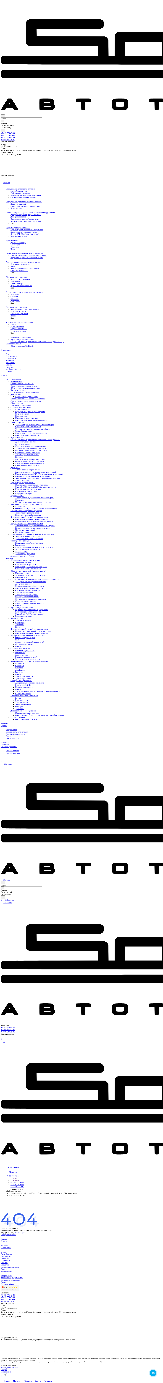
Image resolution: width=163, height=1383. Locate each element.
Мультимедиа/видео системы (23, 483)
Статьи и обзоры (12, 738)
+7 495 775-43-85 (8, 137)
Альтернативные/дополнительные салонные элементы (37, 691)
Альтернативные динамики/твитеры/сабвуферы (34, 498)
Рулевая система (22, 700)
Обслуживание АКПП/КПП (22, 384)
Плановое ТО (16, 382)
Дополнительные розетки (25, 442)
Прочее (18, 605)
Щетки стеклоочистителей (26, 657)
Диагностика (16, 394)
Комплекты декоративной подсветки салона (33, 631)
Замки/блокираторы (23, 562)
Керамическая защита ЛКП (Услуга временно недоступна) (39, 474)
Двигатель (19, 709)
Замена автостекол (22, 481)
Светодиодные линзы (24, 644)
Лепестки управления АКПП (27, 455)
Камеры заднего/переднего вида (28, 489)
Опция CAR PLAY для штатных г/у (29, 614)
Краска (18, 698)
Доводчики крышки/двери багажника (30, 446)
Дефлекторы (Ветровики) (25, 554)
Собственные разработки (25, 564)
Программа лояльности (15, 734)
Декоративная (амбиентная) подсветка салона (29, 517)
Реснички (19, 672)
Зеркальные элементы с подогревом (30, 575)
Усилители (19, 500)
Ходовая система (22, 702)
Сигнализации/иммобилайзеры (28, 427)
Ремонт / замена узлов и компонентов (26, 401)
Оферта (9, 371)
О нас (8, 354)
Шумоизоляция (17, 437)
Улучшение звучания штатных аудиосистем (33, 502)
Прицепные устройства (24, 651)
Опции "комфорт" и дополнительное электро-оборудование (35, 440)
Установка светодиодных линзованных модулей (35, 526)
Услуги (4, 1241)
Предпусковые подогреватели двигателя (31, 420)
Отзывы (9, 365)
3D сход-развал (17, 403)
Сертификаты (11, 356)
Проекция (19, 457)
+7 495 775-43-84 (8, 133)
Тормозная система (23, 704)
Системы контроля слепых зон (27, 453)
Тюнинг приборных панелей (27, 513)
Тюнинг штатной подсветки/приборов (26, 511)
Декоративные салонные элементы (29, 683)
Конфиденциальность (14, 369)
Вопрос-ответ (11, 730)
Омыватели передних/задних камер (29, 461)
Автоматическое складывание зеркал (30, 459)
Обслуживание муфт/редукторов (24, 386)
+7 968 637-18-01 (8, 140)
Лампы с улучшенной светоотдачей (29, 642)
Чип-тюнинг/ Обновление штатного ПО (27, 504)
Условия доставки (13, 753)
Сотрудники (11, 358)
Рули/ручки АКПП (23, 685)
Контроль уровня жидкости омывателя (31, 450)
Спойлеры (19, 666)
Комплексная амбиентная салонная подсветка (34, 521)
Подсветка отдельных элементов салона (31, 519)
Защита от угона (17, 422)
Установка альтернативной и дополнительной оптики (33, 534)
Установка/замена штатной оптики (29, 536)
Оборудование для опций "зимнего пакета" (28, 571)
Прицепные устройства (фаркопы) (29, 543)
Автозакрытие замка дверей (26, 595)
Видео (8, 736)
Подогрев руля (21, 416)
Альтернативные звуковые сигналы (29, 463)
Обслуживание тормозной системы (25, 392)
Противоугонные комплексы (27, 435)
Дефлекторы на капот (24, 676)
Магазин (9, 558)
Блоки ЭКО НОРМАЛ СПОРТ (28, 465)
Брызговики (20, 545)
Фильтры (19, 706)
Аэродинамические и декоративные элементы (34, 547)
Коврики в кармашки (24, 687)
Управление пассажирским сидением (30, 448)
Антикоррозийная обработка (22, 556)
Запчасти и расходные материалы (24, 696)
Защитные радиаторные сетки (27, 549)
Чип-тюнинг (20, 506)
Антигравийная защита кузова (27, 470)
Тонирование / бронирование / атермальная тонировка (37, 478)
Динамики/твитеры (23, 620)
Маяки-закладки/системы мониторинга (31, 433)
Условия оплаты (12, 751)
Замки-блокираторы (23, 431)
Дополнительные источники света (29, 539)
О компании (6, 1248)
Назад (14, 1178)
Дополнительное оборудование (19, 405)
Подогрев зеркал (22, 414)
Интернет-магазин (8, 1235)
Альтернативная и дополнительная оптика (28, 635)
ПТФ (17, 640)
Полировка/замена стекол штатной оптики (32, 528)
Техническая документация (17, 732)
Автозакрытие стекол (24, 592)
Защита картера (21, 552)
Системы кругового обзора (26, 491)
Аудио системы (17, 496)
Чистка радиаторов (18, 390)
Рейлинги (19, 668)
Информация (6, 1271)
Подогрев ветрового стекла (26, 418)
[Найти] (3, 130)
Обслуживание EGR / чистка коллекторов (28, 399)
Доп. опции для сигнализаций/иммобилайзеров (34, 425)
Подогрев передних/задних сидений (30, 412)
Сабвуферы (19, 623)
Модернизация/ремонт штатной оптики (27, 524)
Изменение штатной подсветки (28, 515)
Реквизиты (10, 363)
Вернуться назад (7, 1233)
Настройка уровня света (25, 532)
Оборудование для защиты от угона (25, 560)
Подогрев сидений (23, 573)
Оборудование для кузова (21, 541)
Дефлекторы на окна (23, 679)
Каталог (4, 1239)
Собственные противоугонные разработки (32, 429)
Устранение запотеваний (25, 530)
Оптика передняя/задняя (25, 638)
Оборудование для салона (21, 407)
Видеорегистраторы (23, 493)
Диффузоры (20, 670)
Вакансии (10, 360)
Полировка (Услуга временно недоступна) (32, 476)
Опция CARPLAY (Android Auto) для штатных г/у (35, 487)
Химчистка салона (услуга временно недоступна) (35, 472)
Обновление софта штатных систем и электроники (36, 509)
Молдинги (19, 663)
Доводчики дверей (23, 444)
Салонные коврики (23, 694)
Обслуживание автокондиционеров (25, 388)
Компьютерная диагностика (26, 397)
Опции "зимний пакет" (20, 410)
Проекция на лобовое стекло (27, 597)
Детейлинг (15, 468)
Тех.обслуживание (13, 379)
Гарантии (9, 367)
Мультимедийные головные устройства (31, 485)
